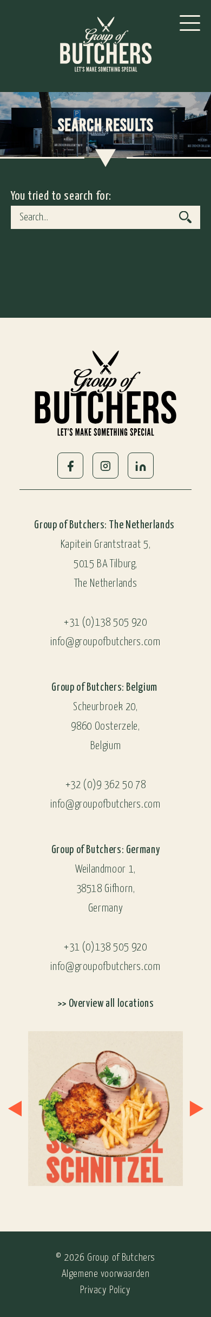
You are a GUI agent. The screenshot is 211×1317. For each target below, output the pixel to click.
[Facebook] (70, 466)
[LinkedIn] (141, 466)
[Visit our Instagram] (97, 1108)
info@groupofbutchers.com (105, 642)
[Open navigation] (190, 23)
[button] (14, 1108)
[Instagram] (105, 466)
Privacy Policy (105, 1290)
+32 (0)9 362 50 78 (105, 785)
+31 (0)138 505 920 (105, 623)
